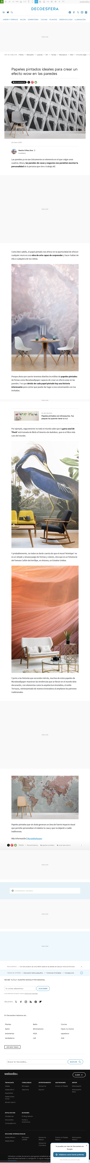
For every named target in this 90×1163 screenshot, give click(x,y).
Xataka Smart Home (9, 1098)
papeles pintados (48, 845)
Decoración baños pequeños (33, 973)
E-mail (35, 82)
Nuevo (7, 12)
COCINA (44, 19)
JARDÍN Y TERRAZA (10, 19)
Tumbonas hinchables (54, 973)
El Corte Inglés (81, 55)
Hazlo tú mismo (67, 1029)
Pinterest (69, 12)
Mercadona (63, 55)
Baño (35, 1024)
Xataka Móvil (9, 1089)
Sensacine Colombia (42, 1144)
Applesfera (9, 1093)
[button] (27, 150)
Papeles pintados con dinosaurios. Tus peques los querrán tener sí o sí (57, 417)
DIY (47, 55)
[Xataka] (2, 2)
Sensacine (42, 1086)
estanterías (9, 1033)
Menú (3, 12)
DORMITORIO (33, 19)
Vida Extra (25, 1089)
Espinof (41, 1089)
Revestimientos (32, 845)
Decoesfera (9, 1120)
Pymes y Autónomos (26, 1121)
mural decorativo (64, 845)
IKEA (71, 55)
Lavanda (39, 55)
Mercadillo (30, 55)
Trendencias (9, 1116)
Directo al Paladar (61, 1086)
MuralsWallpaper (34, 838)
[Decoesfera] (45, 9)
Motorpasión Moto (76, 1091)
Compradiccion (10, 1123)
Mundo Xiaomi (10, 1102)
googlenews (86, 12)
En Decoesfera (46, 413)
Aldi (62, 1038)
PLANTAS (53, 19)
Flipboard (32, 82)
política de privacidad (31, 993)
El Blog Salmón (27, 1116)
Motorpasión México (76, 1138)
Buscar (11, 12)
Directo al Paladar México (61, 1138)
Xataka (7, 1086)
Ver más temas (12, 1047)
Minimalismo (38, 1029)
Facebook (74, 12)
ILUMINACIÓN (80, 19)
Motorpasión (76, 1086)
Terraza (53, 55)
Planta (21, 55)
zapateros (65, 1033)
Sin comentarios (20, 82)
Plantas (8, 1024)
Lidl (34, 1038)
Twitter (78, 12)
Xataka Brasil (9, 1141)
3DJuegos (25, 1086)
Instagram (82, 12)
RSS (30, 1001)
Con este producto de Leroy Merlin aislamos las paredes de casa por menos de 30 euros (47, 966)
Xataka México (10, 1137)
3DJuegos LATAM (25, 1138)
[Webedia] (11, 1073)
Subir (77, 1075)
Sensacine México (42, 1138)
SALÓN (23, 19)
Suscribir (43, 988)
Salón (7, 1029)
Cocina (64, 1024)
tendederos (9, 1038)
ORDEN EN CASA (65, 19)
